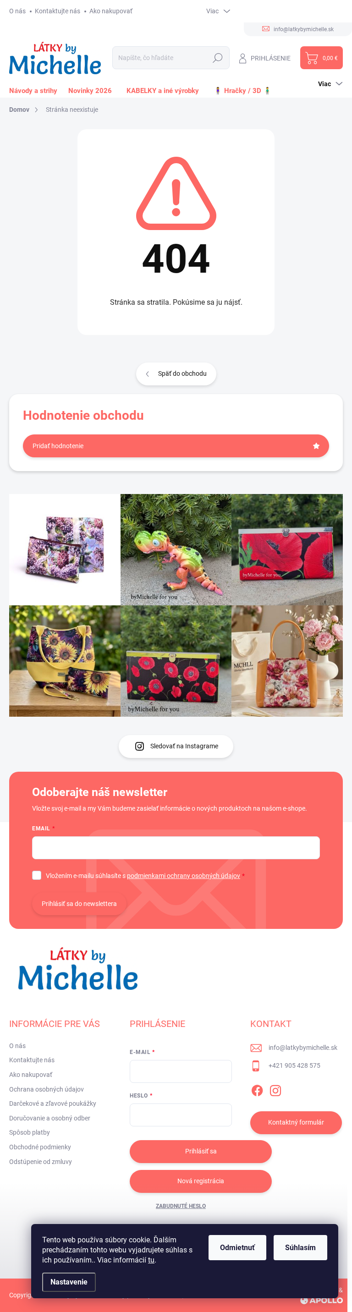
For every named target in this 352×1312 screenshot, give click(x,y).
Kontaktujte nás (57, 11)
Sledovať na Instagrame (184, 746)
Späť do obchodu (182, 373)
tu (151, 1260)
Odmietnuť (237, 1247)
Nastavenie (69, 1282)
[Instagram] (275, 1089)
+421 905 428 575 (294, 1065)
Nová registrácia (200, 1181)
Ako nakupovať (110, 11)
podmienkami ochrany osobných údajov (183, 875)
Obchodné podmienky (40, 1147)
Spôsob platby (29, 1132)
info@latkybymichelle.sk (303, 1047)
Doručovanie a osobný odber (49, 1118)
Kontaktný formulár (296, 1122)
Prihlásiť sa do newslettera (79, 903)
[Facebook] (257, 1089)
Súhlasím (300, 1247)
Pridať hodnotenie (58, 446)
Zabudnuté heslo (181, 1206)
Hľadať (217, 57)
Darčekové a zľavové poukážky (52, 1103)
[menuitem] (35, 90)
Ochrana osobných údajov (46, 1089)
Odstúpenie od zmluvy (40, 1161)
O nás (17, 11)
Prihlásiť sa (201, 1151)
